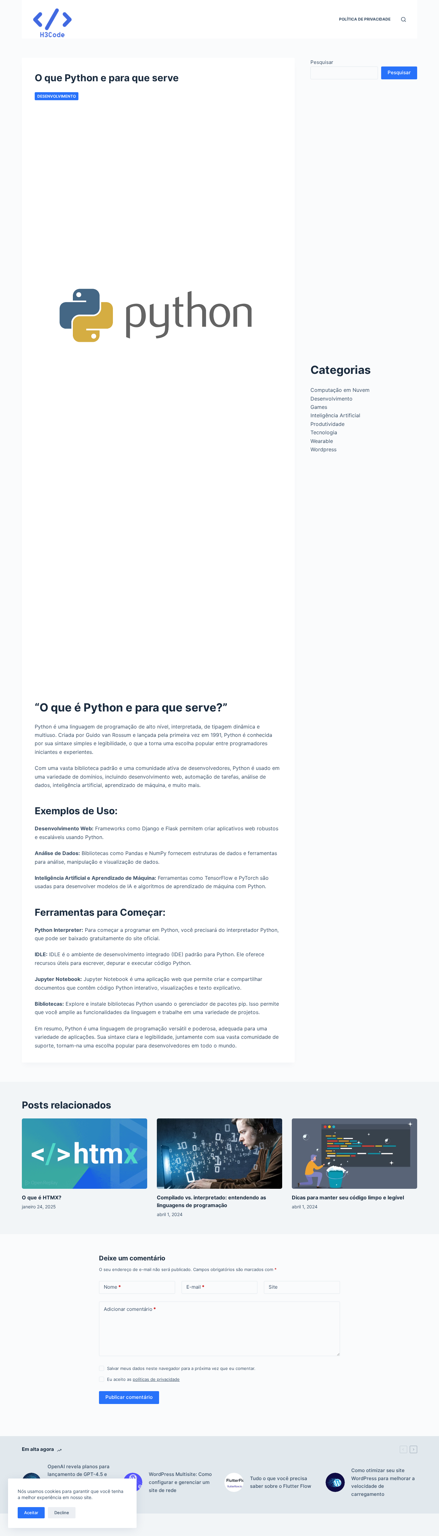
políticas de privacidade (156, 1379)
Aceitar (31, 1512)
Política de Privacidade (364, 19)
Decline (61, 1512)
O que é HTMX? (41, 1197)
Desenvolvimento (56, 96)
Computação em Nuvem (340, 390)
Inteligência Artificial (335, 415)
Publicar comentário (129, 1397)
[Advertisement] (158, 187)
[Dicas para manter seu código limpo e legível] (354, 1153)
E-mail (195, 1287)
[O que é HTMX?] (84, 1153)
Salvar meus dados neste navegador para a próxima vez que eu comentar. (181, 1368)
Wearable (321, 441)
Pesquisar (321, 62)
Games (318, 407)
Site (273, 1287)
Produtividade (327, 424)
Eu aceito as (143, 1379)
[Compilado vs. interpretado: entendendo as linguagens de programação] (219, 1153)
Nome (112, 1287)
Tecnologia (323, 432)
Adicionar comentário (130, 1309)
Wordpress (323, 449)
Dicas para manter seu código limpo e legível (348, 1197)
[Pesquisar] (403, 19)
